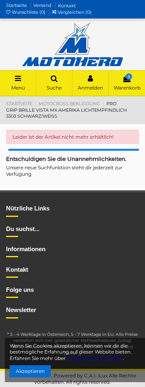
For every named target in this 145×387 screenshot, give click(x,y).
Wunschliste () (28, 12)
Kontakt (67, 5)
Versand (43, 5)
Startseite (17, 5)
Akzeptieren (30, 371)
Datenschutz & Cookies (95, 358)
